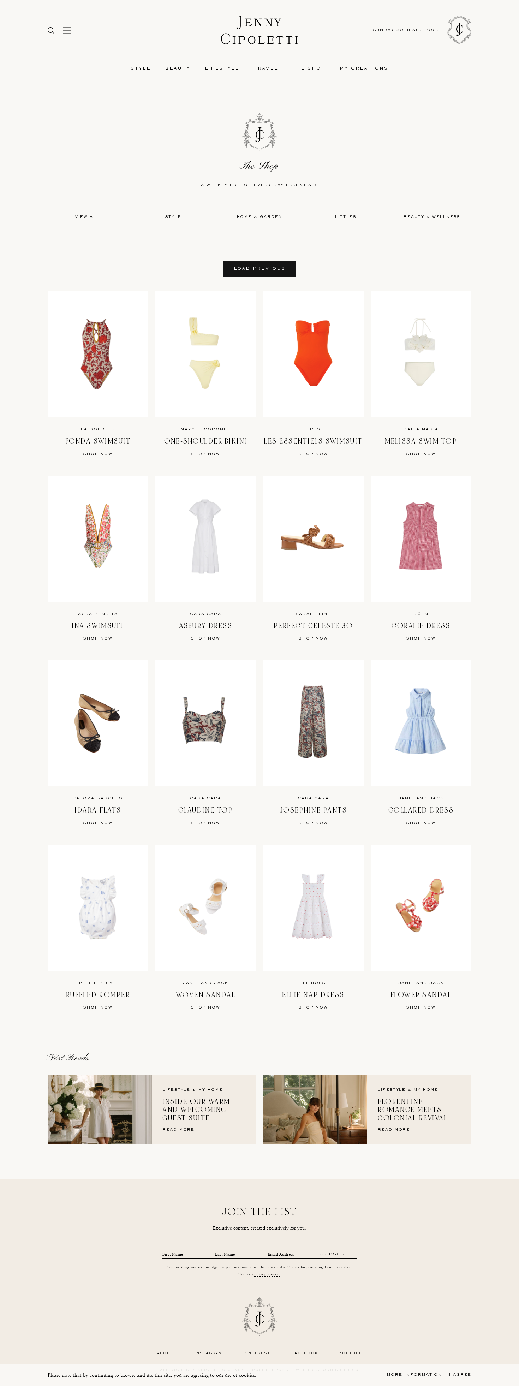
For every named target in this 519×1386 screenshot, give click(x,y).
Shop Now (98, 454)
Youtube (350, 1353)
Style (141, 69)
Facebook (304, 1353)
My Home (210, 1089)
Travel (265, 69)
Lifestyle (222, 69)
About (165, 1353)
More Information (414, 1374)
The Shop (309, 69)
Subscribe (338, 1254)
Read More (178, 1129)
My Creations (364, 69)
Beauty (177, 69)
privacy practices (267, 1274)
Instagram (208, 1353)
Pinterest (257, 1353)
